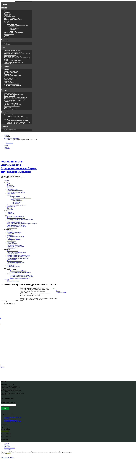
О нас (5, 11)
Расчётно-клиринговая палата (13, 19)
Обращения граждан (10, 129)
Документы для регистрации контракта (15, 97)
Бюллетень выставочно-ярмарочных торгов (17, 53)
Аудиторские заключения (11, 84)
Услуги (6, 22)
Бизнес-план (7, 81)
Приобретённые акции (10, 72)
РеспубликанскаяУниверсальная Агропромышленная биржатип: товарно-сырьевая (19, 166)
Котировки (7, 446)
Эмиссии (6, 69)
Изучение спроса (9, 63)
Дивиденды (7, 74)
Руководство (7, 14)
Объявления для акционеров (12, 85)
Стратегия (7, 15)
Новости (4, 40)
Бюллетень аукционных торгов (13, 52)
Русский (6, 147)
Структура (7, 12)
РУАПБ (9, 453)
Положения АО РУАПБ (10, 78)
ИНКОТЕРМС (8, 107)
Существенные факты (10, 76)
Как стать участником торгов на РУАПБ (18, 122)
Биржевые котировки (10, 55)
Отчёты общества (9, 82)
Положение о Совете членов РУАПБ (14, 100)
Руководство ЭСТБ (9, 96)
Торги (3, 47)
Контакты (4, 127)
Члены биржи (8, 21)
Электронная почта (61, 292)
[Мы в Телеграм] (2, 143)
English (6, 145)
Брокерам (4, 90)
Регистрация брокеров (10, 109)
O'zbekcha (7, 148)
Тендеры (6, 35)
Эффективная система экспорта (16, 123)
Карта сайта (9, 143)
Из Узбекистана (14, 28)
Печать (58, 291)
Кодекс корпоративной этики (12, 75)
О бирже (6, 445)
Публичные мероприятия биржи (13, 32)
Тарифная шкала (9, 101)
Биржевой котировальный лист (13, 56)
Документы (5, 112)
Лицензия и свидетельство (11, 18)
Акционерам (5, 66)
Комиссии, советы (9, 87)
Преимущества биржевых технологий (18, 120)
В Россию (13, 31)
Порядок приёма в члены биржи (13, 94)
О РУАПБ (4, 8)
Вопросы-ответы (9, 34)
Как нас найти (5, 431)
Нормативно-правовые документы (17, 118)
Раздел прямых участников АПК (13, 62)
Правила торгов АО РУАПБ (15, 116)
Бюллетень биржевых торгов (12, 50)
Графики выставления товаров (13, 60)
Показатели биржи (9, 16)
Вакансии (6, 37)
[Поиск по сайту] (3, 143)
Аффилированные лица (11, 71)
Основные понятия (9, 93)
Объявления (7, 44)
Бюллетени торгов (9, 448)
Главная (4, 5)
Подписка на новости (8, 402)
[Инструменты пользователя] (53, 288)
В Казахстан (13, 29)
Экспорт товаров (12, 26)
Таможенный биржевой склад (12, 104)
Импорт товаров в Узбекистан (19, 25)
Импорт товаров (12, 24)
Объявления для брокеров (12, 106)
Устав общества (8, 79)
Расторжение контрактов (11, 103)
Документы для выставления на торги (15, 98)
